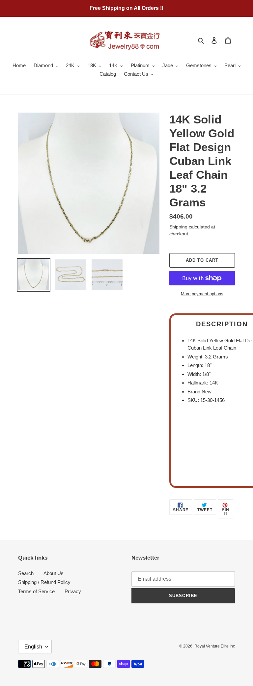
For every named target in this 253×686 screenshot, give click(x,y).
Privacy (73, 591)
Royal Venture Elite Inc (214, 646)
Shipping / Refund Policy (44, 582)
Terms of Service (36, 591)
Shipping (178, 226)
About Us (53, 573)
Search (26, 573)
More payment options (202, 293)
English (33, 646)
